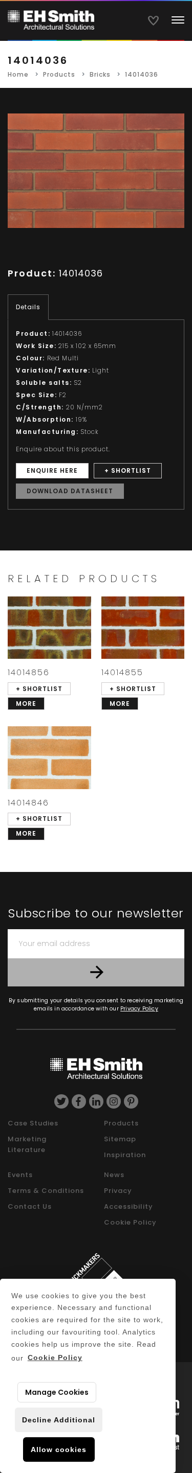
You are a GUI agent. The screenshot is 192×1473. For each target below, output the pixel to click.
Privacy (118, 1190)
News (114, 1175)
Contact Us (30, 1206)
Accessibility (128, 1206)
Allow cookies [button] (59, 1449)
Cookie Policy (130, 1222)
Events (20, 1175)
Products (59, 74)
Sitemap (120, 1139)
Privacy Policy (139, 1008)
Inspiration (125, 1155)
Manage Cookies (57, 1392)
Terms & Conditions (46, 1190)
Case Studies (33, 1123)
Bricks (100, 74)
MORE (26, 703)
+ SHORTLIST (127, 470)
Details (28, 307)
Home (18, 74)
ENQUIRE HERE (52, 470)
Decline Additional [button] (58, 1420)
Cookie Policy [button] (55, 1357)
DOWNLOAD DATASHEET (70, 491)
